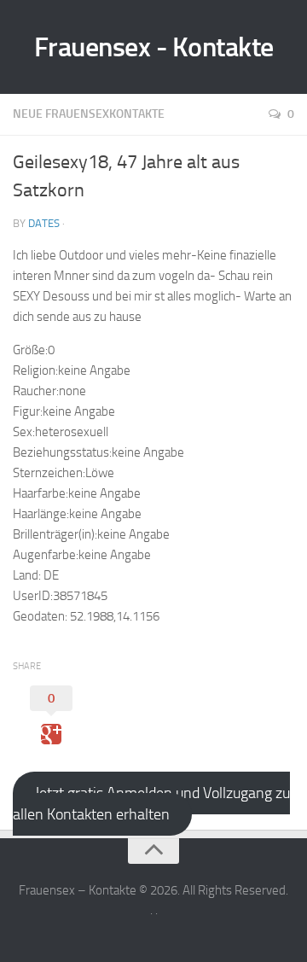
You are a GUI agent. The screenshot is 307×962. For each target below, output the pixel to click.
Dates (44, 223)
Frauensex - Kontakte (154, 47)
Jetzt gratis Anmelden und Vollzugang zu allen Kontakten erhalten (151, 804)
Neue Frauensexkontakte (89, 114)
